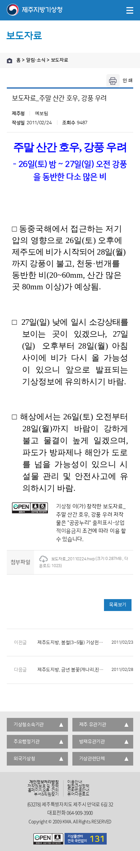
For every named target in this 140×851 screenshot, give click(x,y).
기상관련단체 (92, 758)
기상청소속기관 (29, 724)
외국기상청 (24, 758)
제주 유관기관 (92, 724)
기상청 (63, 506)
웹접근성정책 (78, 786)
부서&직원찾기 (46, 794)
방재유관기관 (92, 741)
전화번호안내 (78, 790)
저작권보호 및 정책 (43, 786)
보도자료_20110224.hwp (72, 559)
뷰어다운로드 (78, 794)
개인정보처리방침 (43, 782)
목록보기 (117, 605)
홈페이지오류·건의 (43, 790)
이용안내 (74, 782)
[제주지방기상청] (34, 10)
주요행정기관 (26, 741)
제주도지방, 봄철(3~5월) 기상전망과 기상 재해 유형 (85, 642)
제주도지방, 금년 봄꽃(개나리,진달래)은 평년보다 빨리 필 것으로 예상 (85, 670)
